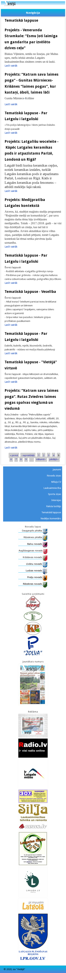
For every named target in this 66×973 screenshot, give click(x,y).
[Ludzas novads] (33, 573)
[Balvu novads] (33, 546)
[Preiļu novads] (33, 580)
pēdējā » (54, 459)
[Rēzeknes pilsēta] (33, 540)
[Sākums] (33, 5)
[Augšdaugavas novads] (33, 553)
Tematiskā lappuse (51, 512)
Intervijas (56, 500)
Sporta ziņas (54, 494)
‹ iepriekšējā (28, 455)
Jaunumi (57, 469)
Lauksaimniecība (52, 488)
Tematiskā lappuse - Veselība (30, 291)
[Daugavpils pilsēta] (33, 533)
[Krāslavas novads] (33, 560)
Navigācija (33, 12)
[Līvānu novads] (33, 566)
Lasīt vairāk (11, 65)
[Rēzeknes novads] (33, 586)
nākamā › (41, 459)
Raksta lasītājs (53, 506)
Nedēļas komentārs (51, 518)
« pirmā (14, 455)
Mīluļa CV (56, 481)
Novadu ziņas (54, 475)
